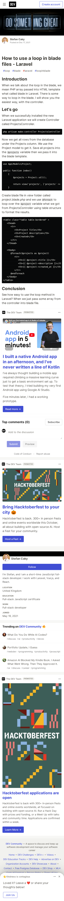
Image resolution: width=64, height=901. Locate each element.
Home (12, 854)
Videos (50, 854)
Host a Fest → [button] (13, 539)
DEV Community (30, 626)
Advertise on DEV (50, 859)
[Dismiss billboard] (59, 876)
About (53, 863)
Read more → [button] (13, 409)
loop (6, 70)
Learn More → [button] (13, 829)
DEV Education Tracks (14, 859)
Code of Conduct (22, 453)
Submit (13, 444)
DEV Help (33, 859)
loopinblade (42, 70)
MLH (58, 868)
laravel (27, 70)
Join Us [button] (10, 895)
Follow (32, 566)
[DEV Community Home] (12, 4)
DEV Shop (48, 868)
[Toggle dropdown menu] (59, 312)
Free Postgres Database (27, 868)
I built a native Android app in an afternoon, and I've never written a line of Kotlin (31, 362)
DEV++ (40, 854)
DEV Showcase (39, 863)
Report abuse (43, 453)
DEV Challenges (26, 854)
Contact (8, 868)
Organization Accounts (17, 863)
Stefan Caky (17, 39)
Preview (29, 444)
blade (16, 70)
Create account (51, 4)
